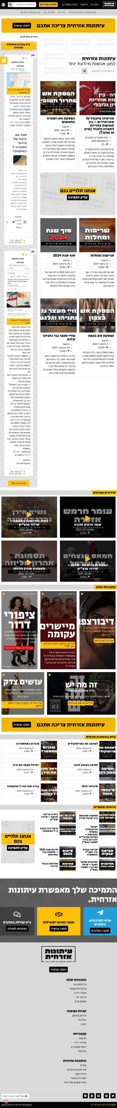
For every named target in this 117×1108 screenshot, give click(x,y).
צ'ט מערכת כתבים (30, 12)
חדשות (84, 4)
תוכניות (94, 4)
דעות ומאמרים (69, 4)
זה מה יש (81, 997)
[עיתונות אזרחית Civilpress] (58, 954)
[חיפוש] (10, 4)
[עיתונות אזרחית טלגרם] (85, 1095)
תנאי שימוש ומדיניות (75, 1082)
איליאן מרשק (79, 1015)
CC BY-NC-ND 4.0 (99, 1105)
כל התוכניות (79, 984)
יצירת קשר (80, 1073)
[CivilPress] (109, 4)
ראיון (83, 1024)
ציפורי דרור (80, 993)
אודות (83, 1065)
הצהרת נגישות (78, 1078)
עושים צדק (80, 1001)
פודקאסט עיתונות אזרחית (82, 12)
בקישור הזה (15, 122)
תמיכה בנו (49, 12)
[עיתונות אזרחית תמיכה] (91, 1095)
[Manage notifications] (6, 1101)
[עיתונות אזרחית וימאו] (98, 1095)
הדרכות (82, 1051)
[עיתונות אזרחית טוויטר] (113, 1095)
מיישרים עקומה (78, 988)
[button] (3, 60)
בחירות (61, 12)
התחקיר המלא (16, 96)
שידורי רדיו (80, 1042)
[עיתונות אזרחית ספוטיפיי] (106, 1095)
